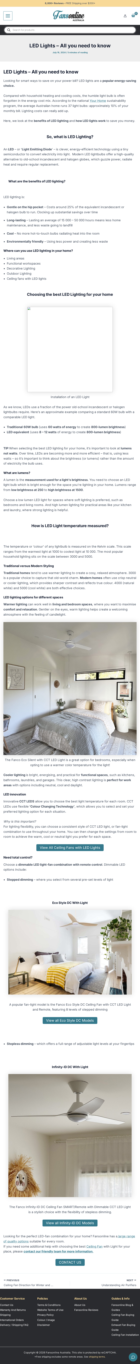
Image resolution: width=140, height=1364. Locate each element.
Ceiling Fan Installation (125, 1334)
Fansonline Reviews (86, 1309)
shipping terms (97, 1356)
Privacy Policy (45, 1314)
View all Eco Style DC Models (70, 1020)
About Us (79, 1305)
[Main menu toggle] (7, 15)
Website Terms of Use (50, 1309)
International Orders (12, 1320)
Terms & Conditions (49, 1305)
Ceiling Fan (94, 1246)
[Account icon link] (125, 15)
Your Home (98, 100)
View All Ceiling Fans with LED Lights (70, 848)
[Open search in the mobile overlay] (70, 30)
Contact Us (6, 1305)
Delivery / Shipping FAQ (14, 1324)
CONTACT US (70, 1262)
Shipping (5, 1314)
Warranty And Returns (13, 1309)
